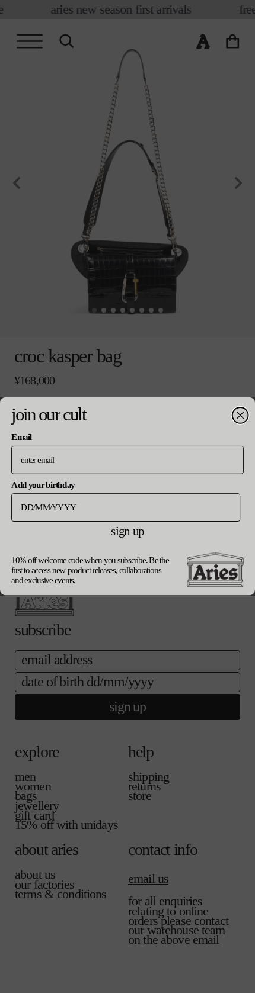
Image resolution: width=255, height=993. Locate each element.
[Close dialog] (240, 415)
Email (21, 437)
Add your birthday (43, 484)
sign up (127, 531)
